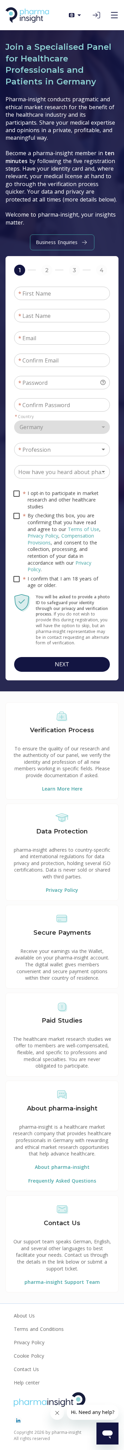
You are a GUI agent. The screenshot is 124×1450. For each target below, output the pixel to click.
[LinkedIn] (18, 1420)
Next (62, 664)
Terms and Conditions (39, 1329)
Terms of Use (83, 529)
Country (24, 416)
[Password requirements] (103, 382)
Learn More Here (62, 788)
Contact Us (26, 1369)
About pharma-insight (62, 1167)
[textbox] (62, 382)
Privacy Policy (43, 535)
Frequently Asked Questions (62, 1180)
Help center (27, 1382)
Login (96, 15)
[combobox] (62, 449)
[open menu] (114, 15)
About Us (24, 1315)
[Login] (96, 15)
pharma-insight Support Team (62, 1282)
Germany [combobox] (31, 427)
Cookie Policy (29, 1356)
